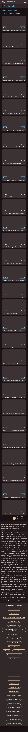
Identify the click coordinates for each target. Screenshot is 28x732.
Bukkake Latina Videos (14, 675)
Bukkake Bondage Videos (14, 638)
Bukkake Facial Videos (19, 651)
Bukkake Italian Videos (14, 671)
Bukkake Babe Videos (14, 625)
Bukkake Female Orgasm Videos (14, 655)
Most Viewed (16, 13)
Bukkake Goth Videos (14, 663)
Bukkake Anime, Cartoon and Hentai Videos (14, 617)
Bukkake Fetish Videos (14, 659)
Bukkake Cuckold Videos (14, 647)
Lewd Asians (10, 2)
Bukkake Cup (7, 651)
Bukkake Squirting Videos (14, 711)
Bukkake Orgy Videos (14, 687)
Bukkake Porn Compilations (14, 695)
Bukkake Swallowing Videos (14, 719)
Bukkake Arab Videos (14, 621)
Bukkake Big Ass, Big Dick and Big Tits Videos (14, 629)
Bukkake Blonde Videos (14, 634)
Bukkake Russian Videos (14, 703)
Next (22, 518)
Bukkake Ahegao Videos (14, 609)
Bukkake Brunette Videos (14, 642)
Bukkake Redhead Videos (14, 699)
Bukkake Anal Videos (14, 613)
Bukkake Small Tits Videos (14, 707)
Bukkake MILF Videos (14, 683)
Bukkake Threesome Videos (14, 723)
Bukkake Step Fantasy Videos (14, 715)
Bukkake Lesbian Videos (14, 679)
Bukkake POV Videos (14, 691)
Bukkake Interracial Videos (14, 667)
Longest (9, 13)
